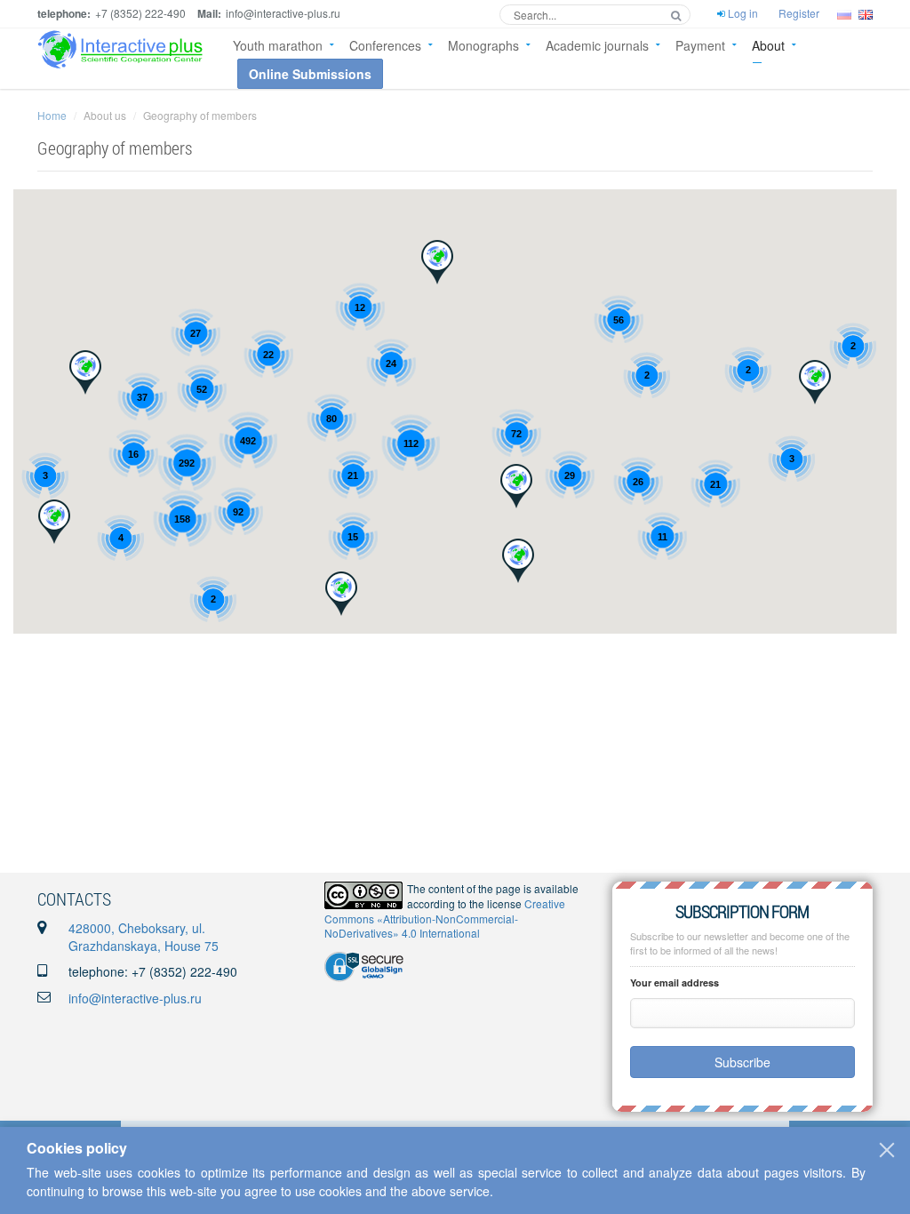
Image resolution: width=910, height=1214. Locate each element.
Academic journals (597, 45)
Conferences (385, 45)
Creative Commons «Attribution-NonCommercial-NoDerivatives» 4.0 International (444, 918)
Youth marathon (278, 45)
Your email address (674, 982)
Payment (700, 45)
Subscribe (742, 1062)
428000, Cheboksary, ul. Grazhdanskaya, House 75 (143, 936)
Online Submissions (310, 74)
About (768, 45)
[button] (341, 593)
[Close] (887, 1150)
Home (52, 115)
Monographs (483, 45)
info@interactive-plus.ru (135, 998)
